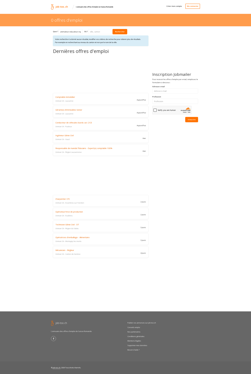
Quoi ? (55, 31)
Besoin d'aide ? (133, 350)
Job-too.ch (56, 368)
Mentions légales (134, 341)
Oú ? (86, 31)
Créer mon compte (174, 6)
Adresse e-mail (158, 86)
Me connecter (192, 6)
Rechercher (120, 31)
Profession (156, 97)
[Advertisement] (100, 73)
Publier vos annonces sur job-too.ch (141, 323)
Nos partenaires (133, 332)
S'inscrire (192, 119)
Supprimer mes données (137, 345)
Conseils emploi (133, 327)
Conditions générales (135, 336)
